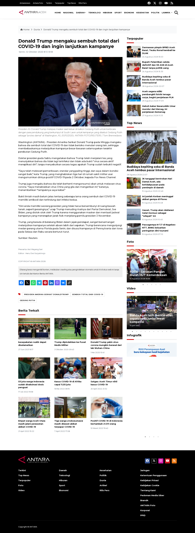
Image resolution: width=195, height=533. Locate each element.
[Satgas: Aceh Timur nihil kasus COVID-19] (106, 368)
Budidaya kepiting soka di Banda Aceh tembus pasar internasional (156, 79)
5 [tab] (160, 284)
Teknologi (94, 12)
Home (58, 12)
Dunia (37, 29)
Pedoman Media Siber (152, 495)
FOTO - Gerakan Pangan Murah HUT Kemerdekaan (148, 273)
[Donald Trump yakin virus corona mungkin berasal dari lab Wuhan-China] (106, 328)
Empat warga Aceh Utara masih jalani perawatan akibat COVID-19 (31, 424)
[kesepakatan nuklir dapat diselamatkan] (34, 328)
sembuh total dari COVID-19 (87, 294)
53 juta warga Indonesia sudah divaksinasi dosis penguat (31, 384)
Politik (155, 12)
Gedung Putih (27, 300)
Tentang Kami (148, 490)
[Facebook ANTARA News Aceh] (149, 3)
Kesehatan (142, 12)
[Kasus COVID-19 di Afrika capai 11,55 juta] (70, 368)
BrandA (144, 500)
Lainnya (166, 12)
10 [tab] (171, 331)
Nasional (68, 12)
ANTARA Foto (147, 505)
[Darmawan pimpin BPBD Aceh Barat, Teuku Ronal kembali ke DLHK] (134, 51)
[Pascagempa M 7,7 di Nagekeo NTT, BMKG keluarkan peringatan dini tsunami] (134, 229)
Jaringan (145, 470)
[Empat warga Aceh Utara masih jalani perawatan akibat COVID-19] (34, 407)
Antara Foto (38, 3)
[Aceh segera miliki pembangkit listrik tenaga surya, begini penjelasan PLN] (134, 95)
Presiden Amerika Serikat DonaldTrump (46, 294)
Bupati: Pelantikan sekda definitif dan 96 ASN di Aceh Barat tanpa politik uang (157, 65)
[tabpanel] (152, 265)
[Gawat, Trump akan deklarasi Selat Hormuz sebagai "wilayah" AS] (134, 214)
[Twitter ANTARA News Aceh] (154, 3)
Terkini (49, 3)
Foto (130, 241)
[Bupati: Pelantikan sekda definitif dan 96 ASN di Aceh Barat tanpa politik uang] (134, 66)
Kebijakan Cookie (149, 485)
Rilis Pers (83, 3)
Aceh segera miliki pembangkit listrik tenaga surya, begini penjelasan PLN (157, 94)
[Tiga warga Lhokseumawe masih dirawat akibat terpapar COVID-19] (70, 407)
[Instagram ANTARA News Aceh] (160, 3)
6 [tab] (153, 331)
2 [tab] (147, 284)
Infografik (134, 335)
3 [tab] (151, 284)
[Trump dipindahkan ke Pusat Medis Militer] (70, 328)
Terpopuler (59, 3)
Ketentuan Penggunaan (153, 475)
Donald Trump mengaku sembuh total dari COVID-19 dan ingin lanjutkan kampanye (86, 29)
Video (131, 288)
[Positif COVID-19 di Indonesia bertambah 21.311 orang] (106, 407)
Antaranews (25, 3)
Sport (118, 12)
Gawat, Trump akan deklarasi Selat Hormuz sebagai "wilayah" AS (158, 213)
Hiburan (107, 12)
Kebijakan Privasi (149, 480)
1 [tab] (143, 284)
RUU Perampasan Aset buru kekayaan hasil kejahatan (150, 425)
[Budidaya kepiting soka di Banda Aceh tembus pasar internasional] (134, 80)
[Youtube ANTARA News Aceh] (166, 3)
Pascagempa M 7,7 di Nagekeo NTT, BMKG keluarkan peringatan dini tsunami (158, 227)
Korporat (145, 510)
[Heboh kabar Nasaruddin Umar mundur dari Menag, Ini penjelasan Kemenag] (134, 110)
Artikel (103, 485)
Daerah (80, 12)
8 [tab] (162, 331)
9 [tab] (166, 331)
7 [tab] (158, 331)
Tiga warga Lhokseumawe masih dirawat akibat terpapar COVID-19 (68, 424)
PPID (142, 515)
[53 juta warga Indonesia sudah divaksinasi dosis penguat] (34, 368)
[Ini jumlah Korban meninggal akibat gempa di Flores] (134, 200)
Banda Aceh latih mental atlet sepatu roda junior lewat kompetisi (151, 319)
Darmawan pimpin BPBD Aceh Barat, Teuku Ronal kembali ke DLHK (158, 50)
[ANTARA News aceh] (32, 12)
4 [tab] (156, 284)
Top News (71, 3)
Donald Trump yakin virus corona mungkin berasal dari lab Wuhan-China (106, 345)
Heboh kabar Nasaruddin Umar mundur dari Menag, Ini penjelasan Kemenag (158, 109)
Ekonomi (129, 12)
